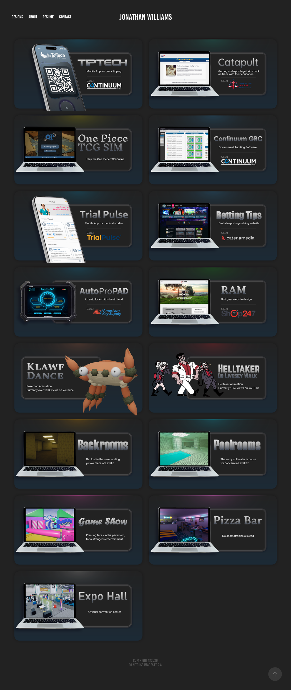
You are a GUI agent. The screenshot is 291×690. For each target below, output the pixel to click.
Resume (48, 17)
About (32, 17)
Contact (65, 17)
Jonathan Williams (145, 17)
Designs (17, 17)
